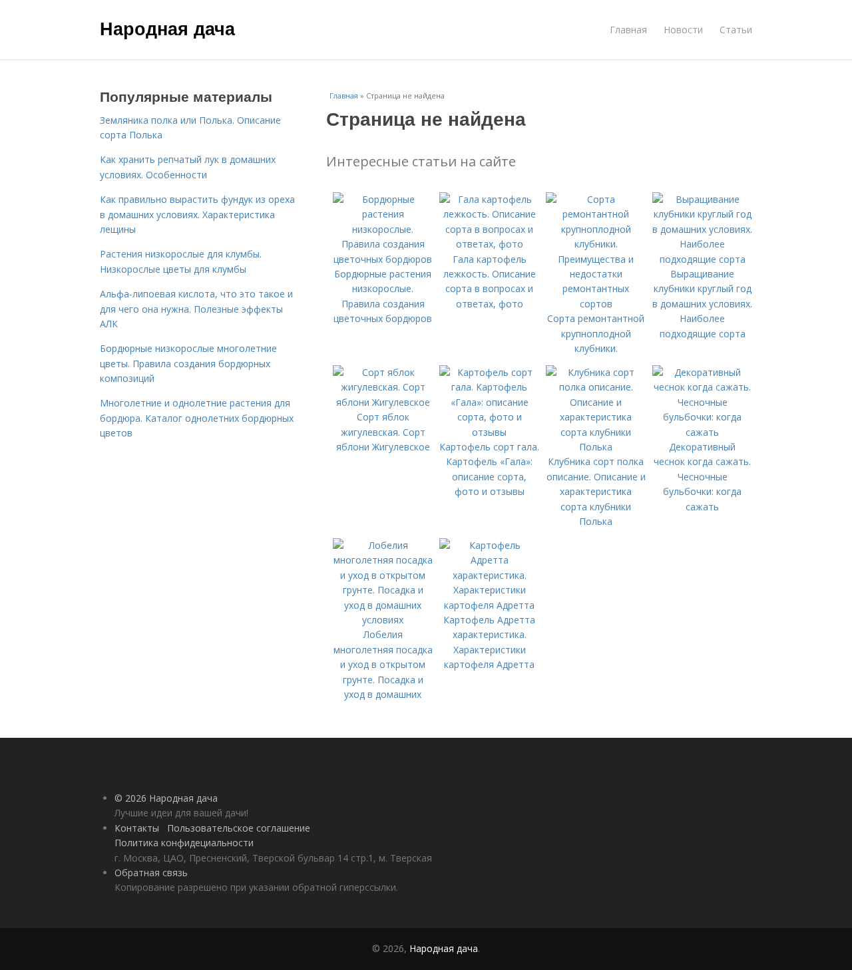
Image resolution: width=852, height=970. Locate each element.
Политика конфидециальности (184, 842)
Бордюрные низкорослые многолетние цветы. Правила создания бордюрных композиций (188, 363)
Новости (683, 29)
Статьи (736, 29)
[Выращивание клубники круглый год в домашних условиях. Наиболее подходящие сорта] (702, 259)
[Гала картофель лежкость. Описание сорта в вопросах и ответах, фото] (489, 244)
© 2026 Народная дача (166, 798)
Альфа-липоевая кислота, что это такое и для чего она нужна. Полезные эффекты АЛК (196, 308)
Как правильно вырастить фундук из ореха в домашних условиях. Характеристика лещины (197, 214)
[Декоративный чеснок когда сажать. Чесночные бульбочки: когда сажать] (702, 432)
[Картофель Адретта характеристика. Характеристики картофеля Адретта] (489, 605)
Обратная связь (151, 872)
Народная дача (167, 28)
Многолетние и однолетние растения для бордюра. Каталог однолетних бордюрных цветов (197, 418)
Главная (628, 29)
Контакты (136, 828)
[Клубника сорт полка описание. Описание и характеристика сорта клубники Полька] (596, 446)
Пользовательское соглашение (238, 828)
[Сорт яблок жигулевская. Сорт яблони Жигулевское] (383, 402)
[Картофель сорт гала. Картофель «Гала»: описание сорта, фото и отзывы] (489, 432)
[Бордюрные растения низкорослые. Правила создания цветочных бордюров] (383, 259)
